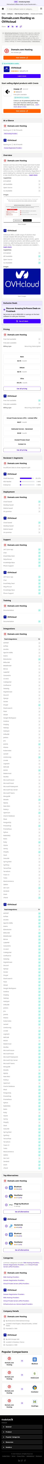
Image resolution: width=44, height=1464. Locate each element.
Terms (13, 1456)
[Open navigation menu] (41, 8)
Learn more (33, 175)
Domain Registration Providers (13, 148)
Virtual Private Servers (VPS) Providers (16, 1284)
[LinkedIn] (12, 26)
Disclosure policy (26, 41)
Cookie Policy (6, 1456)
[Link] (20, 26)
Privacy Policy (21, 1456)
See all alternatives (22, 1212)
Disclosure (39, 1456)
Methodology (36, 41)
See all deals (23, 321)
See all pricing (22, 389)
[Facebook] (25, 1461)
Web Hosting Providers (10, 133)
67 (24, 71)
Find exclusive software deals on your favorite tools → (22, 4)
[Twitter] (8, 26)
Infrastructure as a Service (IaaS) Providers (18, 1304)
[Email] (16, 26)
